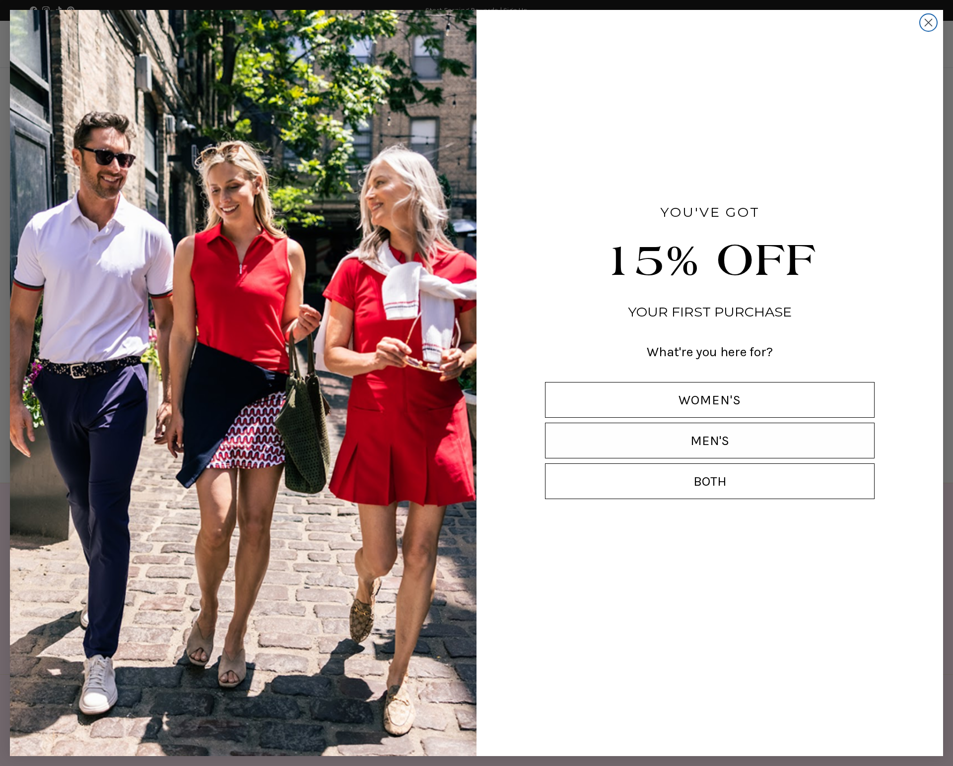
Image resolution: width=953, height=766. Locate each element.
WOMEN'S (710, 400)
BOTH (710, 481)
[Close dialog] (928, 22)
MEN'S (709, 440)
